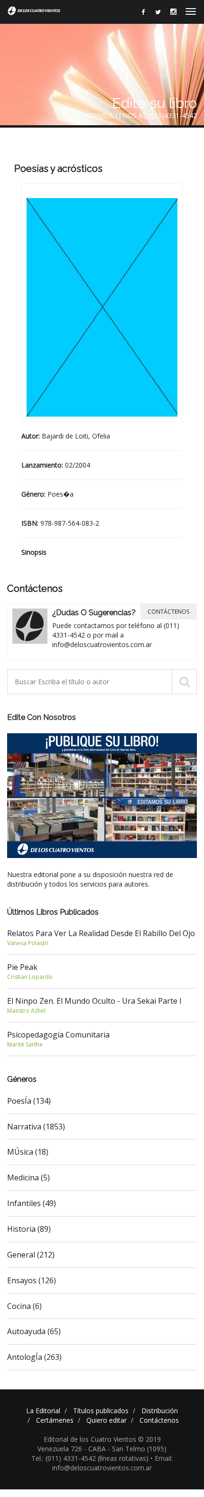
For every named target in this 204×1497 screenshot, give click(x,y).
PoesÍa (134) (29, 1101)
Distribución (159, 1410)
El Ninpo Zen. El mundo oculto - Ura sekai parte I (94, 1005)
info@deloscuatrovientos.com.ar (102, 644)
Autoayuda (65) (34, 1331)
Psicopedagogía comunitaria (58, 1038)
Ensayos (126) (31, 1280)
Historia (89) (29, 1229)
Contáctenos (168, 612)
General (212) (31, 1254)
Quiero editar (106, 1420)
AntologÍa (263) (34, 1357)
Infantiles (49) (31, 1203)
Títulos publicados (101, 1410)
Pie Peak (30, 971)
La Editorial (43, 1410)
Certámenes (55, 1420)
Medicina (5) (28, 1177)
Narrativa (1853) (36, 1126)
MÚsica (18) (27, 1152)
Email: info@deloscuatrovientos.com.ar (112, 1463)
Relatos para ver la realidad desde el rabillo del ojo (101, 937)
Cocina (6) (24, 1306)
